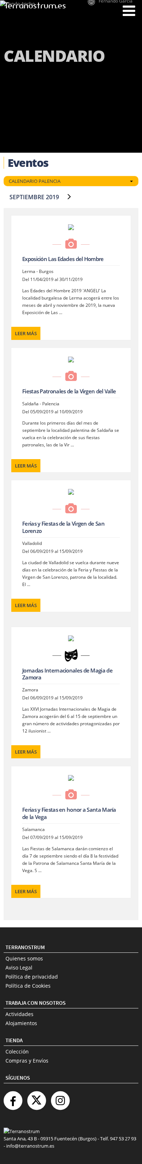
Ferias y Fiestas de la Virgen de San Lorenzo (63, 527)
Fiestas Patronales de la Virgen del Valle (69, 391)
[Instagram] (60, 1097)
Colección (17, 1051)
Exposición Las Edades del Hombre (63, 258)
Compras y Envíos (26, 1060)
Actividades (19, 1014)
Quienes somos (24, 958)
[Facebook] (13, 1097)
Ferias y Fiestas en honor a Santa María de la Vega (69, 813)
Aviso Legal (18, 967)
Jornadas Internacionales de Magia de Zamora (67, 674)
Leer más (26, 333)
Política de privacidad (31, 976)
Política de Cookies (28, 985)
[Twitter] (36, 1097)
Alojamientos (21, 1023)
